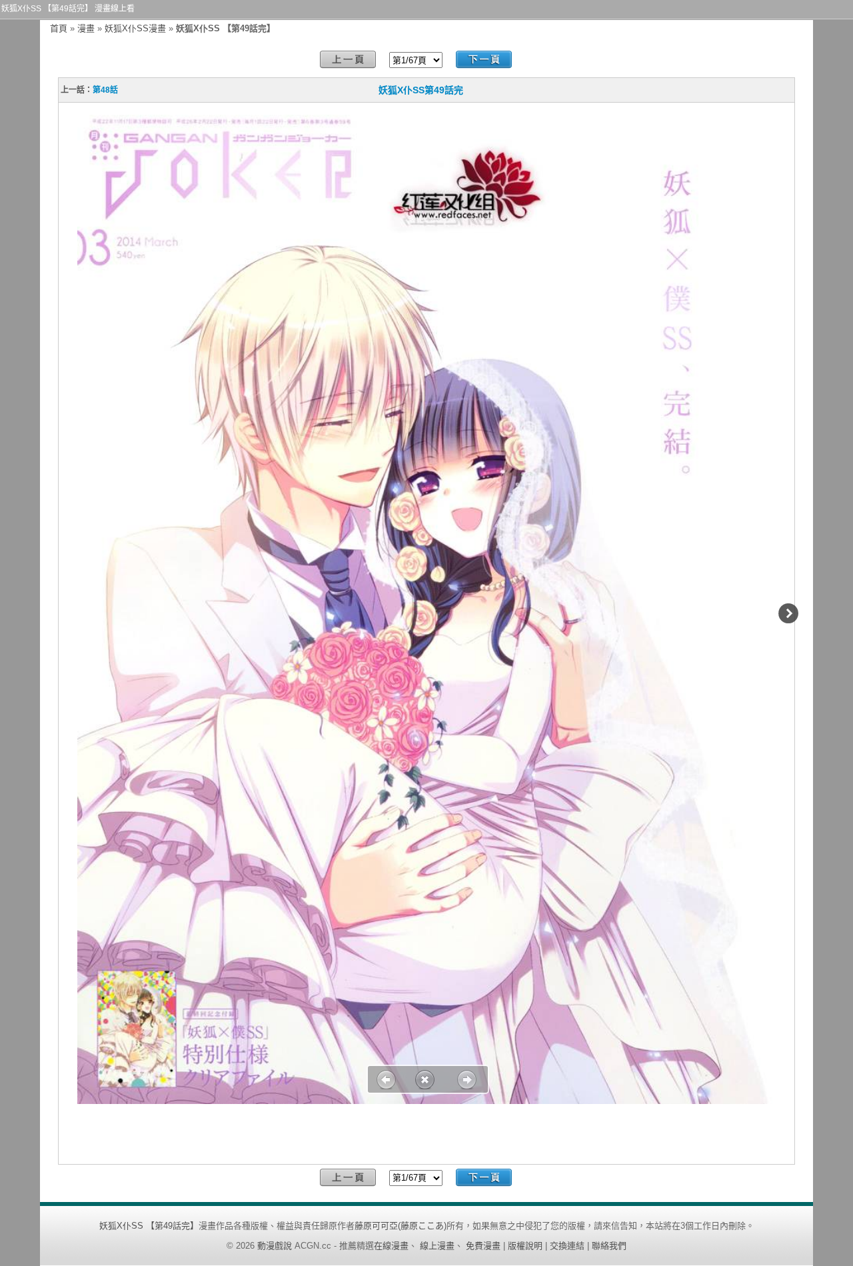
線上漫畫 (437, 1246)
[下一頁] (484, 60)
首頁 (58, 28)
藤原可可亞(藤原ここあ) (400, 1226)
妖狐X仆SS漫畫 (135, 28)
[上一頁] (348, 60)
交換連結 (567, 1246)
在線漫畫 (391, 1246)
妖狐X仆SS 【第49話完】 (149, 1226)
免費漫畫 (483, 1246)
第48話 (105, 90)
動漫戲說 (274, 1246)
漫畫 (86, 28)
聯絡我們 (609, 1246)
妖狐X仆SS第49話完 (421, 90)
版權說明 (525, 1246)
